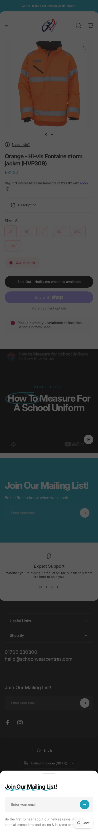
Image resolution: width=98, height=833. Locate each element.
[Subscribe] (84, 804)
